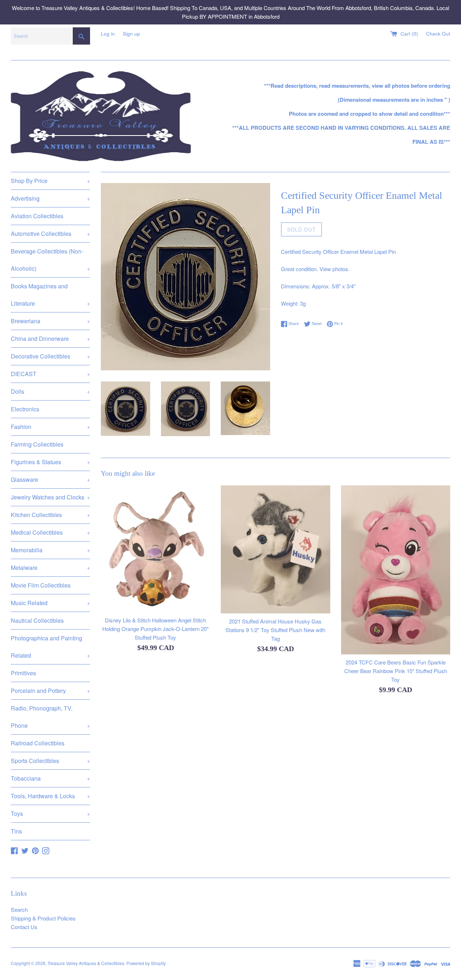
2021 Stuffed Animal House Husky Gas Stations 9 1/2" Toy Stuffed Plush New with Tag (275, 629)
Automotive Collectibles (50, 233)
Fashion (50, 426)
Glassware (50, 479)
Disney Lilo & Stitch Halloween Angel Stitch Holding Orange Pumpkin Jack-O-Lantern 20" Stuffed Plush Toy (155, 628)
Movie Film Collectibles (41, 585)
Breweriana (50, 321)
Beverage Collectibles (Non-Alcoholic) (50, 260)
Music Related (50, 603)
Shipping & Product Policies (43, 918)
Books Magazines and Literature (50, 294)
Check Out (438, 33)
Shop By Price (50, 181)
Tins (16, 831)
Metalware (50, 567)
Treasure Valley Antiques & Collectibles (86, 963)
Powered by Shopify (146, 963)
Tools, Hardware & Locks (50, 796)
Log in (108, 33)
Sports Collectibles (50, 761)
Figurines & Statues (50, 462)
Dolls (50, 391)
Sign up (131, 33)
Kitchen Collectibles (50, 515)
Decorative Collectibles (50, 356)
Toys (50, 813)
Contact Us (24, 927)
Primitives (23, 673)
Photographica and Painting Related (50, 646)
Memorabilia (50, 550)
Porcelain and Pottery (50, 690)
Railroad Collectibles (37, 743)
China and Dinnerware (50, 338)
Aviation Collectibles (37, 216)
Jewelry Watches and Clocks (50, 497)
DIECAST (50, 374)
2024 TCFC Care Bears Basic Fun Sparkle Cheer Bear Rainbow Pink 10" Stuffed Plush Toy (395, 670)
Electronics (25, 409)
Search (19, 909)
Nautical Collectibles (37, 620)
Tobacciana (50, 778)
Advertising (50, 198)
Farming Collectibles (37, 444)
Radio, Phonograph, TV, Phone (50, 717)
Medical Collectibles (50, 532)
